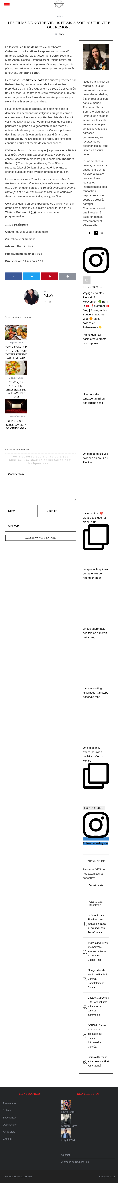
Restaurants (9, 1103)
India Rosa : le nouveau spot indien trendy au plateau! (16, 352)
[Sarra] (88, 1105)
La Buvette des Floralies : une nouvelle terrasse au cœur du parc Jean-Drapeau (97, 924)
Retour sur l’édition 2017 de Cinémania (16, 424)
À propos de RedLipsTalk (75, 1162)
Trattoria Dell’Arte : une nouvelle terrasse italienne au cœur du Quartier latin (98, 951)
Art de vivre (9, 1131)
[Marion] (88, 1119)
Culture (7, 1110)
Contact (7, 1139)
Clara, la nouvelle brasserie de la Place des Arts (16, 389)
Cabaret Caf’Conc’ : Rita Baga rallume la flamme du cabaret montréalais (98, 1006)
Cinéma (59, 15)
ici (33, 212)
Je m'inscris (96, 885)
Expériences (10, 1117)
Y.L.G (61, 33)
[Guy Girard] (88, 1133)
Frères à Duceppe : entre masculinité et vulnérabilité (98, 1061)
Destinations (10, 1124)
